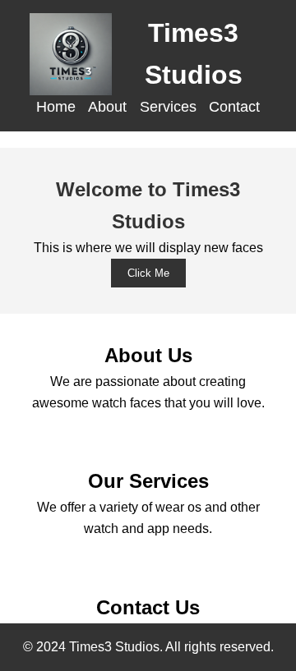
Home (56, 107)
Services (168, 107)
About (107, 107)
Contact (234, 107)
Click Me (148, 273)
